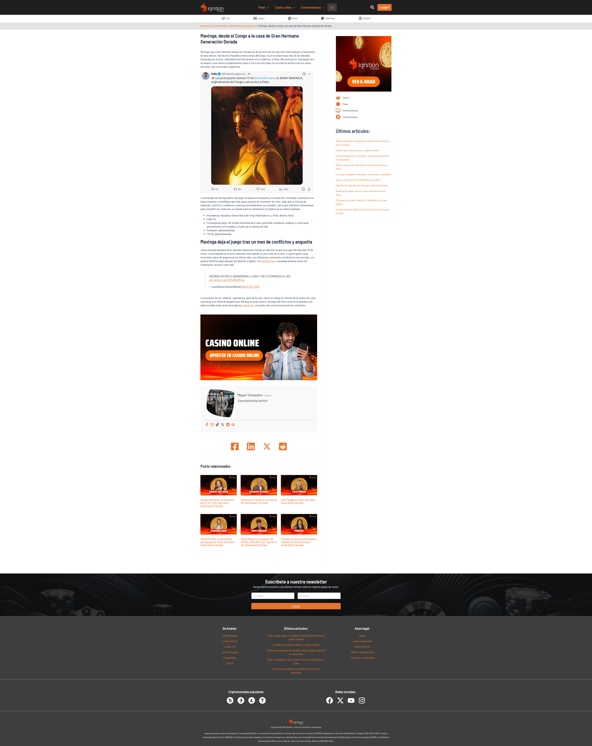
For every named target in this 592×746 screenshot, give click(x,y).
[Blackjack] (364, 18)
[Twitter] (222, 425)
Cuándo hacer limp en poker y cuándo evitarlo (357, 150)
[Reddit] (228, 425)
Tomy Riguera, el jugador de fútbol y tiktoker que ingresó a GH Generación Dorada (258, 542)
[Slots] (225, 18)
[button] (267, 7)
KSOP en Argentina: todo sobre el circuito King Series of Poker (296, 661)
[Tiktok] (217, 425)
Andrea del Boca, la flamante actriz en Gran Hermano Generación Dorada (217, 503)
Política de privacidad (362, 652)
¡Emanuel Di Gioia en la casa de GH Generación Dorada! (259, 501)
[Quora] (233, 425)
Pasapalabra (229, 657)
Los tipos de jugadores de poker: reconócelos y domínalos (363, 174)
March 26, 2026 (250, 286)
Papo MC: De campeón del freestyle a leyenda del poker (362, 185)
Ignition (204, 25)
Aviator (229, 663)
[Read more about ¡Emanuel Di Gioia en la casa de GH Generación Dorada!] (259, 485)
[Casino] (342, 97)
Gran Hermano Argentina (243, 25)
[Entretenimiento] (347, 110)
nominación (247, 305)
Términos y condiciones (362, 657)
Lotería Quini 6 (229, 641)
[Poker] (342, 104)
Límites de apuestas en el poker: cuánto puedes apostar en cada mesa (296, 652)
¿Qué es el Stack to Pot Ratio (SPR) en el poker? (358, 179)
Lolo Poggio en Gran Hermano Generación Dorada (298, 501)
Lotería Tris (230, 646)
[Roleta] (293, 18)
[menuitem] (332, 7)
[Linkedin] (251, 446)
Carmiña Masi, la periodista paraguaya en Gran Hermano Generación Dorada (217, 542)
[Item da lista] (329, 700)
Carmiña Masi (268, 261)
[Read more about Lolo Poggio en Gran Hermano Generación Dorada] (299, 485)
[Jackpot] (259, 18)
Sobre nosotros (362, 646)
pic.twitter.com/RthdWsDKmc (227, 280)
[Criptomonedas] (346, 117)
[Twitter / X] (267, 446)
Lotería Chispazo (229, 652)
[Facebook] (207, 425)
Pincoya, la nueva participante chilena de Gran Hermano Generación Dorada (299, 542)
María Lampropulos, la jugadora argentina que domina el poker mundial (296, 637)
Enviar (296, 606)
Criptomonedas (230, 635)
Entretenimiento (219, 25)
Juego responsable (362, 641)
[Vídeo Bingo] (328, 18)
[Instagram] (212, 425)
